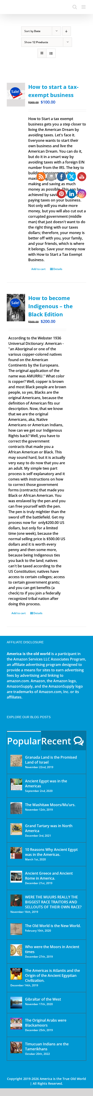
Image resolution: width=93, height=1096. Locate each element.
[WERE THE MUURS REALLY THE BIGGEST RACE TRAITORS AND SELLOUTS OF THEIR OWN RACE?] (16, 900)
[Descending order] (66, 31)
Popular (24, 741)
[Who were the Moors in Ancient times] (16, 950)
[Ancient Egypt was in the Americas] (16, 784)
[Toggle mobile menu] (83, 7)
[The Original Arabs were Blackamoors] (16, 1024)
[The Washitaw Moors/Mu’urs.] (16, 808)
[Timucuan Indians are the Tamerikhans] (16, 1047)
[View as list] (50, 53)
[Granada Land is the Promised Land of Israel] (16, 761)
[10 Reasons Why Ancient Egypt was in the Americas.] (16, 853)
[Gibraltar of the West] (16, 1002)
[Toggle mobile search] (74, 7)
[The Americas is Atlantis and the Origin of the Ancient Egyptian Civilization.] (16, 974)
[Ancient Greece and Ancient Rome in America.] (16, 877)
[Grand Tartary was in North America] (16, 829)
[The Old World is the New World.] (16, 929)
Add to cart (19, 613)
